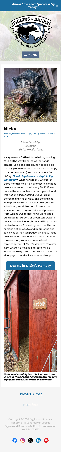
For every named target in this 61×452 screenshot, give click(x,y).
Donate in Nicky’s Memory (30, 266)
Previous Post (31, 394)
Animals (7, 133)
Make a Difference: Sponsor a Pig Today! (33, 6)
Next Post (30, 404)
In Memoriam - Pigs (21, 133)
